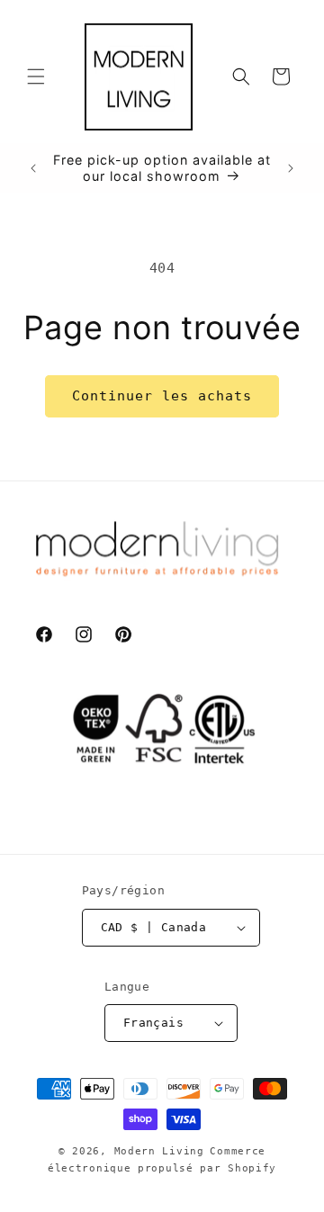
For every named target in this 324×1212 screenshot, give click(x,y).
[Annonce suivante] (290, 168)
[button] (36, 76)
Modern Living (159, 1151)
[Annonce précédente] (33, 168)
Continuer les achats (162, 396)
